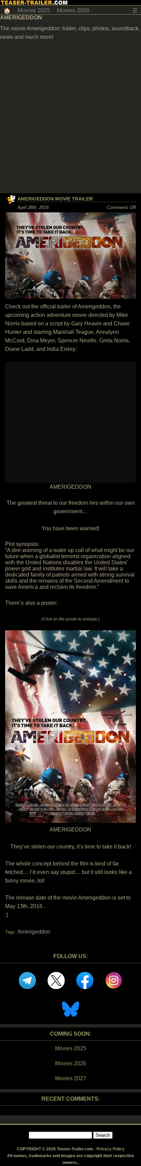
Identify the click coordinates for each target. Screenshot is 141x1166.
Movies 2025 (33, 10)
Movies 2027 (70, 1078)
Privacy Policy (111, 1149)
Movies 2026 (73, 10)
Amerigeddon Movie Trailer (55, 198)
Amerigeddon (33, 932)
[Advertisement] (70, 120)
